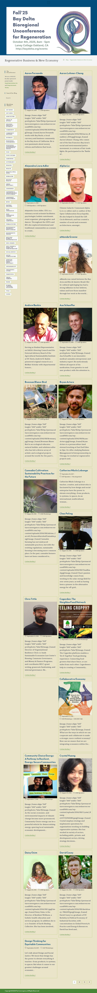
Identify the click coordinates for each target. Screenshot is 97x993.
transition (10, 274)
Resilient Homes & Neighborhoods (11, 238)
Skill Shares (10, 243)
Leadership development (10, 198)
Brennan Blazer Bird (36, 382)
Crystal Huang (67, 755)
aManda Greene (68, 237)
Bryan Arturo (67, 382)
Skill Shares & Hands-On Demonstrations (11, 247)
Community (10, 129)
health (8, 168)
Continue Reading (30, 152)
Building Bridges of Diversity (9, 125)
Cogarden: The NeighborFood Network (73, 600)
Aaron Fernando (34, 73)
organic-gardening (10, 220)
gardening (10, 158)
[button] (48, 2)
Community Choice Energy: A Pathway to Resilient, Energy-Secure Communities (40, 759)
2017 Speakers (41, 205)
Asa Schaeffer (67, 305)
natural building (9, 206)
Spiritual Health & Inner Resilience (9, 261)
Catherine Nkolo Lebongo (74, 470)
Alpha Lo (65, 166)
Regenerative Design (10, 233)
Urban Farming (9, 278)
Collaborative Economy (73, 679)
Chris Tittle (31, 599)
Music (8, 202)
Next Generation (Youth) (10, 215)
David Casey (66, 852)
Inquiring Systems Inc (11, 83)
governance (10, 162)
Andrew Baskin (33, 305)
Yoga (7, 291)
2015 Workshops (67, 719)
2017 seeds (9, 113)
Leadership (10, 188)
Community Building (10, 134)
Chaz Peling (66, 513)
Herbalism (9, 176)
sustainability (11, 266)
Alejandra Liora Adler (37, 166)
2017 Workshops (48, 948)
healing (9, 165)
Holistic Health (9, 180)
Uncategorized (77, 477)
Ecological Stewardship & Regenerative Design (11, 147)
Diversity (9, 137)
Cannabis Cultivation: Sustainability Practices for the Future (39, 473)
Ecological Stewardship (10, 141)
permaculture (11, 224)
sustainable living (10, 270)
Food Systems (10, 155)
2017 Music (9, 110)
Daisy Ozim (31, 852)
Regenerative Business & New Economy (81, 60)
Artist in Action (9, 120)
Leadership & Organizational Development (11, 193)
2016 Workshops (45, 514)
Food (7, 152)
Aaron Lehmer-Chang (71, 73)
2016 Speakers (45, 110)
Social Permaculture (11, 256)
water (8, 282)
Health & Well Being (11, 172)
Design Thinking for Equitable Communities (38, 942)
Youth (8, 294)
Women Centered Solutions (9, 286)
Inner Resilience (9, 185)
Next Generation (10, 210)
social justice (11, 252)
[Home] (63, 60)
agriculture (10, 116)
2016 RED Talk (78, 719)
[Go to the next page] (89, 982)
